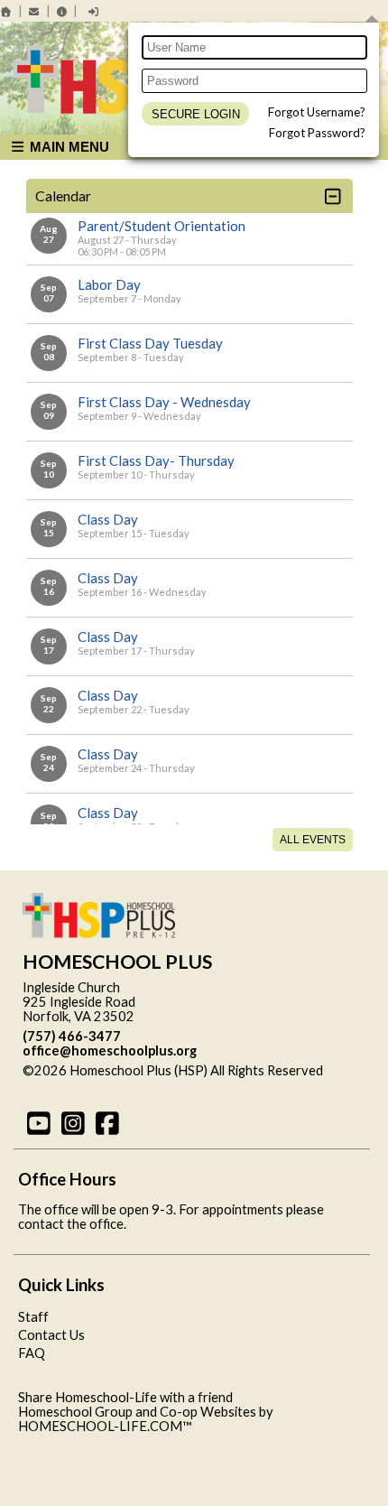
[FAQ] (62, 11)
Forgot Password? (317, 133)
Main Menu (67, 146)
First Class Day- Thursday (156, 460)
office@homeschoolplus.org (110, 1050)
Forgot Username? (316, 112)
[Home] (6, 11)
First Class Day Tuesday (150, 343)
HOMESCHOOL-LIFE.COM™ (105, 1426)
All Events (313, 839)
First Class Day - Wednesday (164, 402)
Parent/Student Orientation (161, 226)
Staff (33, 1317)
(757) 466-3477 (72, 1036)
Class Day (108, 519)
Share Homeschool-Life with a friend (125, 1397)
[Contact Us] (34, 11)
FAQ (31, 1353)
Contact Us (51, 1335)
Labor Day (109, 284)
